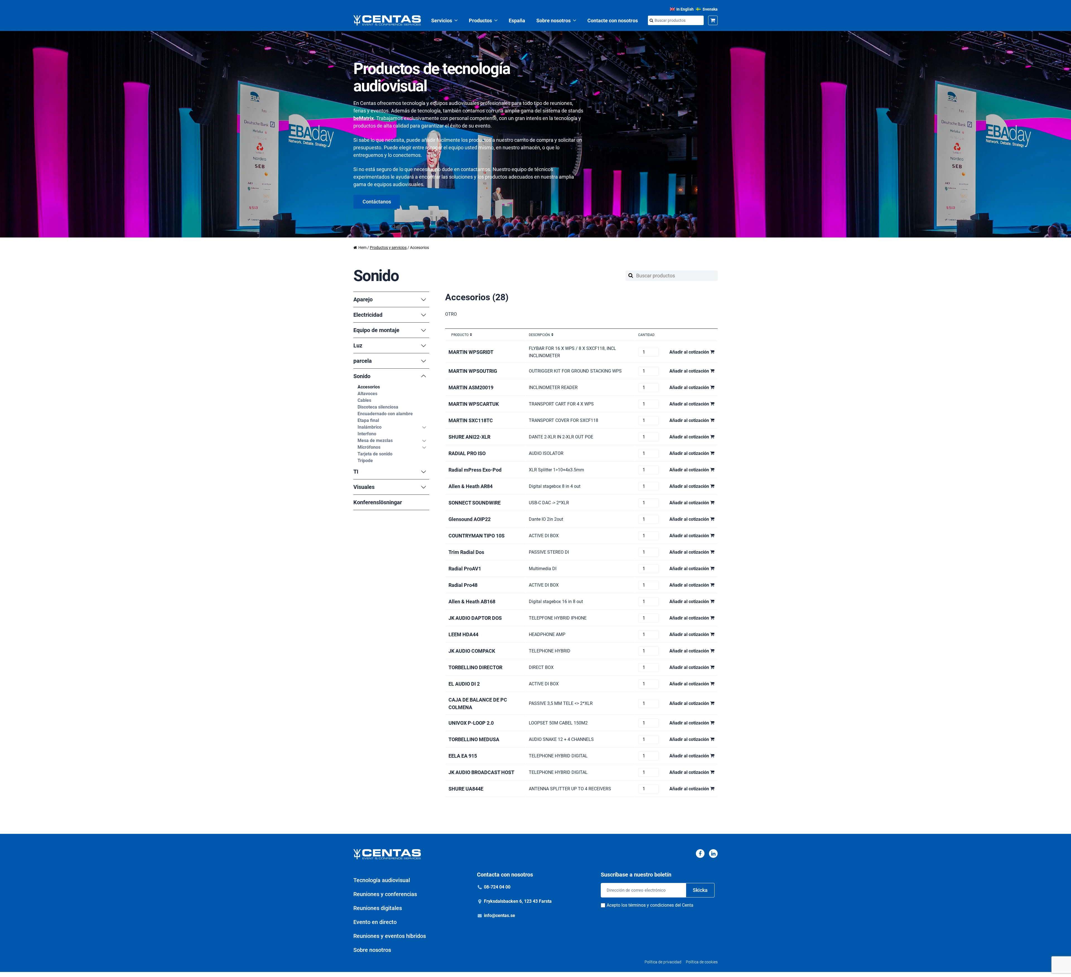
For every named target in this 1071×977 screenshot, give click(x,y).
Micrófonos (369, 447)
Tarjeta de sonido (375, 454)
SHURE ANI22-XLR (469, 437)
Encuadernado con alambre (385, 413)
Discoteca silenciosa (378, 407)
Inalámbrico (370, 427)
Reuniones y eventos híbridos (389, 936)
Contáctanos (377, 202)
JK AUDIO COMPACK (471, 651)
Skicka (700, 890)
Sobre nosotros (553, 20)
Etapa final (368, 420)
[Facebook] (700, 853)
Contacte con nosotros (612, 20)
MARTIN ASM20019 (470, 387)
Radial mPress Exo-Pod (474, 470)
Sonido (361, 376)
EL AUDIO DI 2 (464, 684)
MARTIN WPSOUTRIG (472, 371)
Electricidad (367, 314)
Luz (357, 345)
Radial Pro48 (462, 585)
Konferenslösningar (377, 502)
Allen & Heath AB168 (471, 601)
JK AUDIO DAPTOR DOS (475, 618)
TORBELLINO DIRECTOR (475, 667)
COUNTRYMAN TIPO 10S (476, 536)
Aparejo (363, 299)
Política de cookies (702, 962)
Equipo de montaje (376, 330)
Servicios (441, 20)
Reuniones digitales (377, 908)
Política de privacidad (663, 962)
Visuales (364, 487)
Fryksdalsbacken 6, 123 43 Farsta (518, 901)
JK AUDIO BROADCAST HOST (481, 772)
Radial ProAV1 (464, 569)
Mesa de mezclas (375, 440)
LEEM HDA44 (463, 634)
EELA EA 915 (462, 756)
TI (355, 471)
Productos (480, 20)
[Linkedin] (713, 853)
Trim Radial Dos (466, 552)
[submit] (651, 20)
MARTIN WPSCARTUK (473, 404)
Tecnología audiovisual (381, 880)
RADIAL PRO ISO (467, 453)
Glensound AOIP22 (469, 519)
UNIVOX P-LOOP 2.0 (471, 723)
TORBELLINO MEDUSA (473, 739)
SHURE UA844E (465, 789)
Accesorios (369, 387)
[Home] (387, 20)
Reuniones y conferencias (385, 894)
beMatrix (363, 118)
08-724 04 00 (497, 887)
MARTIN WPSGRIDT (470, 352)
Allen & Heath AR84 (470, 486)
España (517, 20)
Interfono (367, 433)
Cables (364, 400)
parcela (362, 360)
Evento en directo (375, 922)
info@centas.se (499, 915)
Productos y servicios (388, 247)
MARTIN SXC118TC (470, 420)
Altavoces (367, 393)
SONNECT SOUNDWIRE (474, 503)
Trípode (365, 460)
